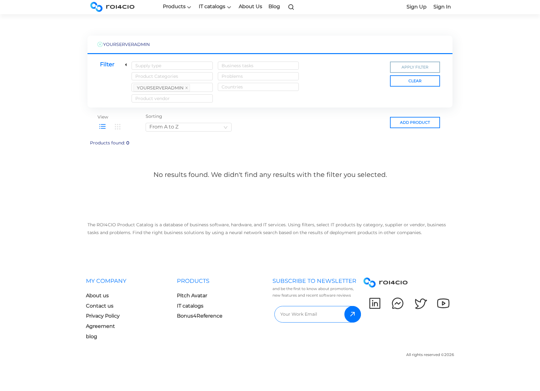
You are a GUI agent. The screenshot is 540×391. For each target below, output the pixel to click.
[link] (291, 6)
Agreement (100, 326)
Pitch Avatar (192, 295)
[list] (103, 127)
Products (174, 6)
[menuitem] (131, 310)
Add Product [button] (415, 122)
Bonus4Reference (199, 316)
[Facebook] (398, 303)
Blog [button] (274, 6)
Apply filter (415, 67)
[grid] (117, 127)
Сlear (415, 80)
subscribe (352, 314)
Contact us (99, 306)
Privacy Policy (103, 316)
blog (91, 336)
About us (97, 295)
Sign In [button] (442, 7)
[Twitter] (420, 303)
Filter (107, 64)
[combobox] (172, 66)
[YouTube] (443, 303)
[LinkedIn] (375, 303)
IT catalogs (212, 6)
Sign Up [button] (417, 7)
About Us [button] (250, 6)
